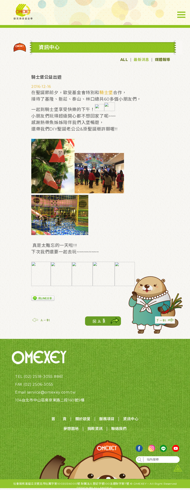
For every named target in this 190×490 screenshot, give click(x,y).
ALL (124, 59)
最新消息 (141, 59)
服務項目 (106, 419)
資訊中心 (130, 419)
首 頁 (58, 419)
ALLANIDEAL (103, 488)
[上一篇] (41, 322)
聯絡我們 (119, 428)
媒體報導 (162, 59)
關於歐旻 (83, 419)
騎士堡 (106, 92)
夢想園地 (71, 428)
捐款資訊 (95, 428)
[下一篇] (165, 322)
